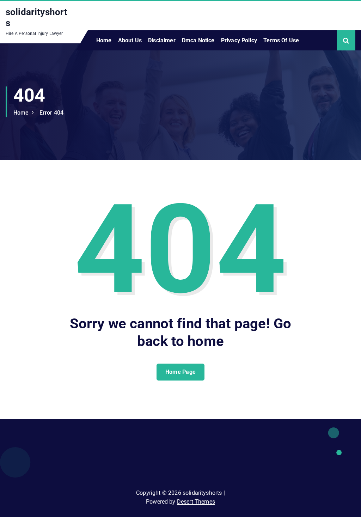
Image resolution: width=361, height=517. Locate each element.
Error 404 (51, 112)
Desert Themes (196, 501)
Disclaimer (162, 40)
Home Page (180, 372)
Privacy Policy (239, 40)
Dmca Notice (198, 40)
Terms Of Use (281, 40)
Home (104, 40)
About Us (130, 40)
